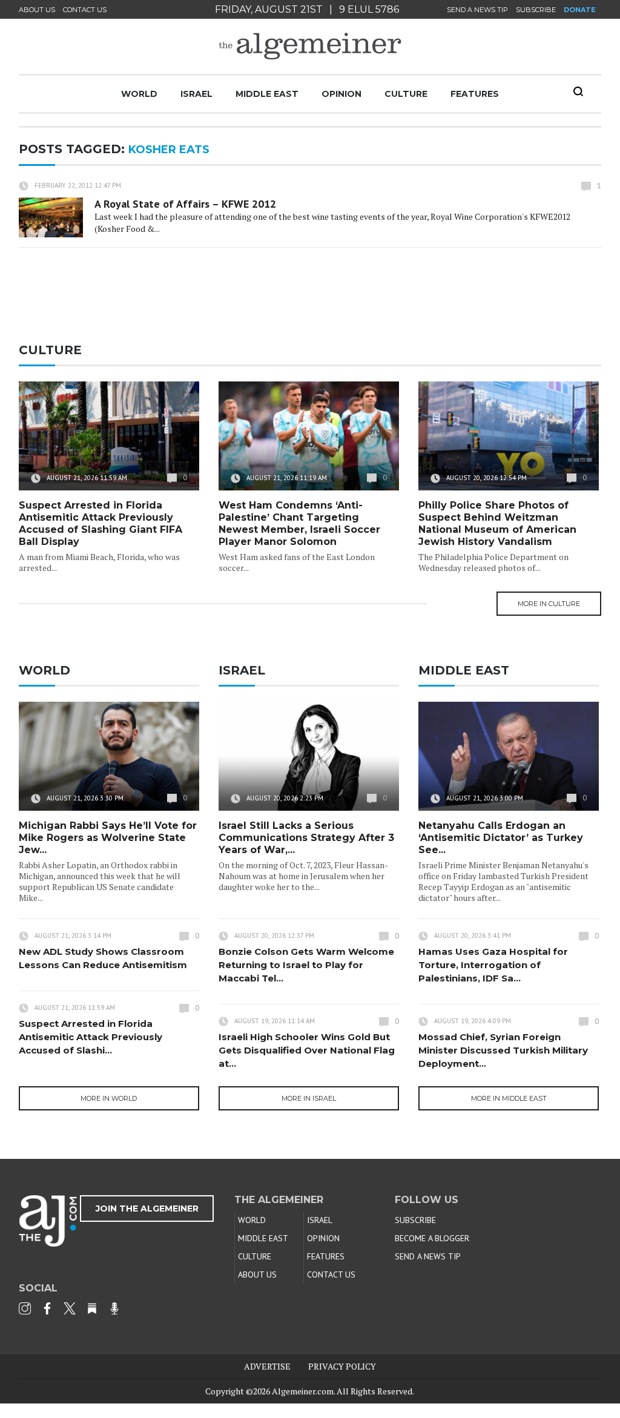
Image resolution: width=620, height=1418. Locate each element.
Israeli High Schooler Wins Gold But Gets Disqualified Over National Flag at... (307, 1050)
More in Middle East (509, 1098)
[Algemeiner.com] (310, 46)
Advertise (267, 1366)
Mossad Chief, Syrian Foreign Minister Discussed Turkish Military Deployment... (503, 1050)
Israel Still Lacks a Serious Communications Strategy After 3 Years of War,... (306, 838)
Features (474, 93)
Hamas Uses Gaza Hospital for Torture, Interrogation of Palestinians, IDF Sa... (493, 965)
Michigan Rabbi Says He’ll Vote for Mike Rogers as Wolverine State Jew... (108, 838)
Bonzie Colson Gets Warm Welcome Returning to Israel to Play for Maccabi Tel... (306, 965)
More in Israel (309, 1098)
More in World (109, 1098)
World (139, 93)
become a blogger (432, 1238)
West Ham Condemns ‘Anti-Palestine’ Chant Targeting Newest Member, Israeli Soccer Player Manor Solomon (299, 523)
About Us (37, 9)
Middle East (267, 93)
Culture (405, 93)
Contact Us (85, 9)
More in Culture (549, 603)
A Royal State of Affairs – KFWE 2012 (185, 204)
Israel (196, 93)
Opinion (341, 93)
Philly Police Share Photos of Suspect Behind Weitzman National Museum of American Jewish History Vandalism (497, 523)
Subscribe (536, 9)
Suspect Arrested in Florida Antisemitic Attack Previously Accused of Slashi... (90, 1037)
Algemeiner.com (303, 1391)
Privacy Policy (342, 1366)
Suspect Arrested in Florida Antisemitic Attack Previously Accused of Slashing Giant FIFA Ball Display (100, 523)
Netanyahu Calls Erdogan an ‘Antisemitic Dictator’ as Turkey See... (500, 838)
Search (578, 91)
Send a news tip (477, 9)
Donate (580, 9)
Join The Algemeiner (147, 1208)
